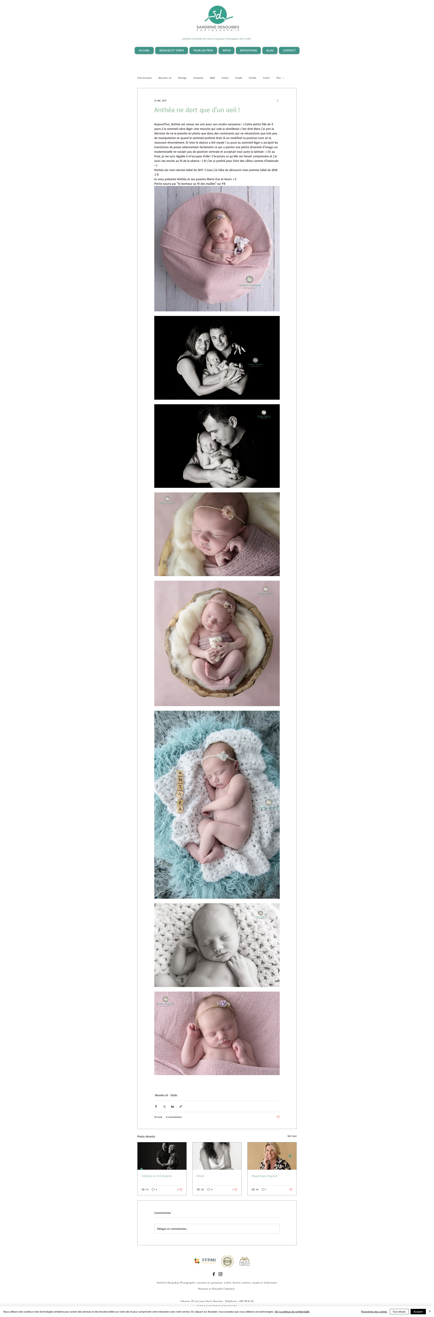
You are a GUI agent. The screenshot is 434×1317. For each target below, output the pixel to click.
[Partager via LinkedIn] (172, 1106)
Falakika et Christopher (157, 1176)
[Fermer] (430, 1311)
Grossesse (198, 77)
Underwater (270, 1282)
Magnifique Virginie (264, 1176)
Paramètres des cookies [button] (374, 1311)
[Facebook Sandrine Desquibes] (213, 1274)
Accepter (418, 1311)
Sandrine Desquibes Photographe (176, 1282)
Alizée (200, 1176)
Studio (174, 1094)
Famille (252, 77)
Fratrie (266, 77)
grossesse (216, 1282)
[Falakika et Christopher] (161, 1156)
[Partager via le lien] (180, 1106)
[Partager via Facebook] (155, 1106)
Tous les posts (144, 77)
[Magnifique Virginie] (272, 1156)
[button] (171, 50)
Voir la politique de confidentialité (292, 1311)
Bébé (212, 77)
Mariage (182, 77)
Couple (238, 77)
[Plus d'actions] (278, 100)
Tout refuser (399, 1311)
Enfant (225, 77)
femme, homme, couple (246, 1282)
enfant (227, 1282)
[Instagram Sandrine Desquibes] (220, 1274)
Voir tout (292, 1135)
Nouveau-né (165, 77)
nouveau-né (203, 1282)
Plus (279, 77)
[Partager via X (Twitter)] (164, 1106)
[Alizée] (217, 1156)
